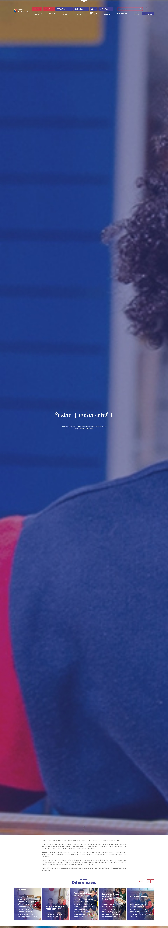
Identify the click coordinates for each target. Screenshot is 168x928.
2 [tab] (142, 881)
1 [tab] (139, 881)
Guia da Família (136, 13)
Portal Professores (63, 9)
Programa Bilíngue (66, 13)
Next (152, 881)
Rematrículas (49, 9)
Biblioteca (52, 13)
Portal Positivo (105, 9)
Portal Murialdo (80, 9)
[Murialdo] (23, 11)
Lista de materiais (107, 13)
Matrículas (37, 9)
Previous (148, 881)
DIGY (94, 9)
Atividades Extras (79, 13)
